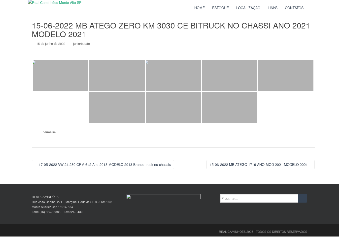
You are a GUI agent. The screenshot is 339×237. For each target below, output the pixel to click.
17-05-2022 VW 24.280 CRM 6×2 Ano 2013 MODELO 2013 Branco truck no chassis (104, 164)
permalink (50, 132)
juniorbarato (81, 43)
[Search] (302, 198)
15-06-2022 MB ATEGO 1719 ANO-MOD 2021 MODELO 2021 (259, 164)
